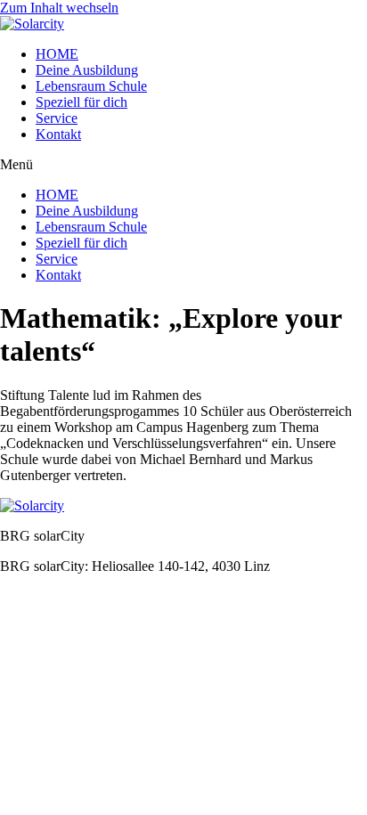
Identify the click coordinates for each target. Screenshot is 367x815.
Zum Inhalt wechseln (59, 7)
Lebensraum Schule (91, 86)
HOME (57, 53)
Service (56, 118)
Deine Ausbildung (87, 69)
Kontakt (58, 134)
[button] (183, 165)
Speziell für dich (81, 102)
